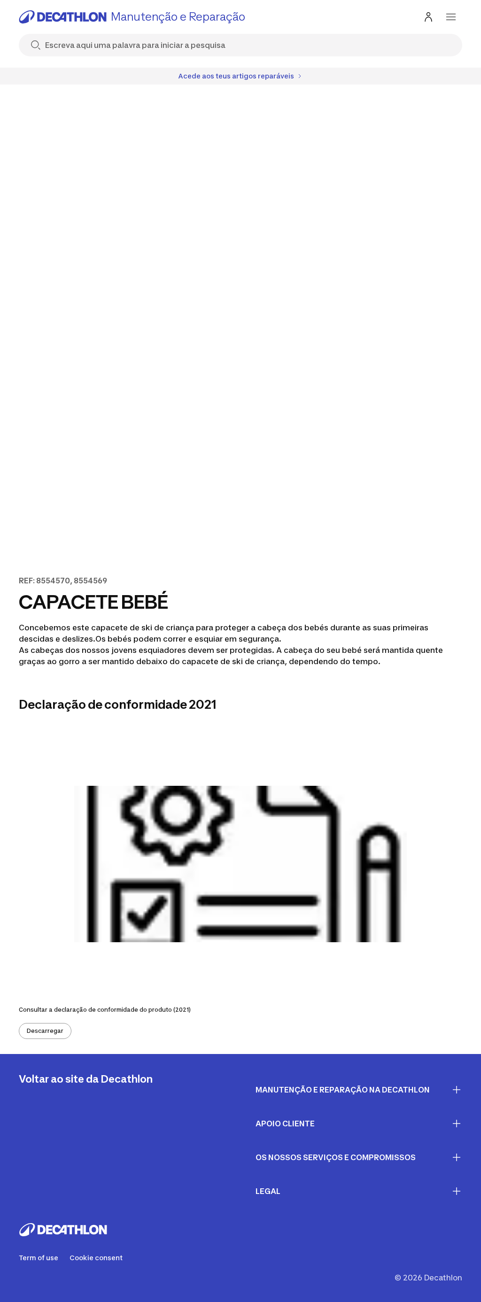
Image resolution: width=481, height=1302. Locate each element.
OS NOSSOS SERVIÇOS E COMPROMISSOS (336, 1157)
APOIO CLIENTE (285, 1123)
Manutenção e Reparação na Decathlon (343, 1089)
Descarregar (45, 1030)
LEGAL (268, 1191)
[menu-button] (451, 17)
